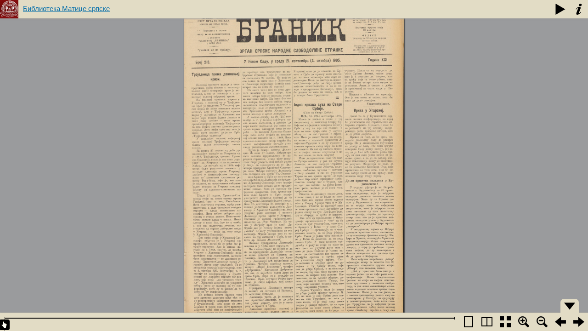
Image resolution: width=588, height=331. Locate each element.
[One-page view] (468, 322)
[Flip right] (579, 322)
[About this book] (579, 9)
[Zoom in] (523, 322)
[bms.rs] (9, 9)
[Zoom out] (542, 322)
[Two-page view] (487, 322)
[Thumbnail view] (505, 322)
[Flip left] (560, 322)
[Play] (560, 9)
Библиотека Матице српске (66, 8)
